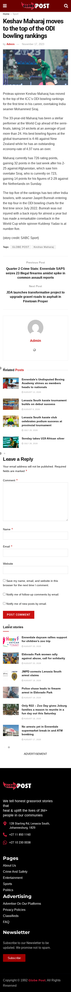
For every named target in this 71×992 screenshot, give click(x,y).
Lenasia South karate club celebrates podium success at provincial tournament (42, 421)
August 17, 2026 (32, 739)
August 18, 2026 (32, 718)
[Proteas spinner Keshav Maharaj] (35, 67)
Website (8, 563)
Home (6, 14)
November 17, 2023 (33, 44)
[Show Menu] (5, 6)
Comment (10, 480)
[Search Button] (66, 6)
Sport (15, 14)
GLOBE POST (20, 247)
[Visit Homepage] (35, 6)
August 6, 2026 (31, 409)
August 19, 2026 (32, 680)
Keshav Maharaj (44, 247)
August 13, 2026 (32, 392)
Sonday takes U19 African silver (43, 438)
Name (8, 529)
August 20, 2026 (32, 646)
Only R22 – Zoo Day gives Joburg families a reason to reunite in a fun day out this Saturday (44, 709)
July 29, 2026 (30, 430)
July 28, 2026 (30, 443)
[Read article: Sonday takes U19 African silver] (11, 442)
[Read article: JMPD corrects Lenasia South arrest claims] (11, 675)
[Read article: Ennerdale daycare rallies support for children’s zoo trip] (11, 641)
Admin (11, 44)
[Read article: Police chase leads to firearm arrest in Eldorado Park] (11, 692)
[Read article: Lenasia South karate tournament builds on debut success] (11, 404)
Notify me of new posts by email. (26, 603)
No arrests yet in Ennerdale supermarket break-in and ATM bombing (42, 730)
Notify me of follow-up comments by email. (32, 594)
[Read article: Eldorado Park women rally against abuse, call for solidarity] (11, 658)
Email (8, 546)
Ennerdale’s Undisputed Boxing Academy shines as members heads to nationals (43, 383)
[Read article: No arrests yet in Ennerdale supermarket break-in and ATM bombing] (11, 730)
